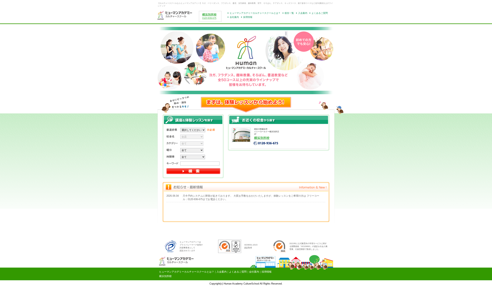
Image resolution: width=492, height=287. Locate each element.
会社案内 (234, 17)
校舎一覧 (289, 13)
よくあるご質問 (320, 13)
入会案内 (302, 13)
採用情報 (247, 17)
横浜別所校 (209, 14)
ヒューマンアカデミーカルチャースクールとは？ (255, 13)
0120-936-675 (209, 18)
